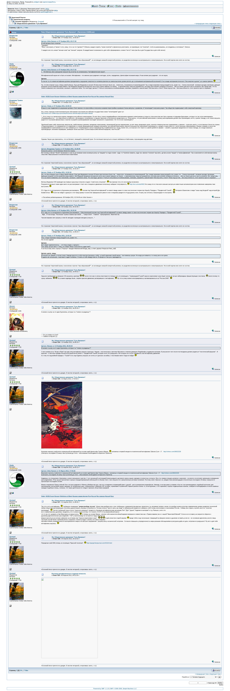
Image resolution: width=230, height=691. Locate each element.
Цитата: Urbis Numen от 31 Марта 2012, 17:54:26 (58, 471)
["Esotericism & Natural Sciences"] (13, 92)
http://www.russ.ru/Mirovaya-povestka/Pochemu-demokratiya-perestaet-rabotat (67, 113)
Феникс (12, 306)
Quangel (40, 21)
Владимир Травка (16, 100)
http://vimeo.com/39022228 (172, 451)
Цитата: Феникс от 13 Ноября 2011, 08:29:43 (57, 346)
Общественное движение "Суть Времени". (32, 23)
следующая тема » (215, 23)
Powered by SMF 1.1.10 (101, 688)
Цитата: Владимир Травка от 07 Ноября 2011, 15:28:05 (60, 149)
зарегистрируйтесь (49, 2)
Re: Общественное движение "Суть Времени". (69, 36)
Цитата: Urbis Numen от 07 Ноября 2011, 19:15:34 (58, 210)
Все (26, 27)
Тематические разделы (21, 19)
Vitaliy (11, 64)
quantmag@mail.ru (46, 12)
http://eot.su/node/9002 (137, 184)
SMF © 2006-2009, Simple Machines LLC (123, 688)
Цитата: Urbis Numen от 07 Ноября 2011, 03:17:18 (58, 41)
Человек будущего (22, 21)
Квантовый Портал (19, 17)
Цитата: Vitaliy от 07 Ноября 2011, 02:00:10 (56, 106)
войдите (37, 2)
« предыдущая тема (201, 23)
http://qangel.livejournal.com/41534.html (99, 543)
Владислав (13, 35)
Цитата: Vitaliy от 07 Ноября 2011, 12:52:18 (56, 172)
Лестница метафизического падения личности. (69, 573)
